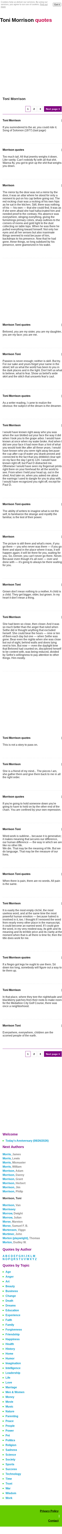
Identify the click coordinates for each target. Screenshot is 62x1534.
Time (9, 1478)
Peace (10, 1421)
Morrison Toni (12, 354)
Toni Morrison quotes (16, 395)
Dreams (11, 1305)
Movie (9, 1401)
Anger (10, 1276)
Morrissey (9, 1209)
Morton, (14, 1242)
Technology (13, 1473)
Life (8, 1377)
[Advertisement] (31, 60)
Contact (53, 1520)
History (10, 1348)
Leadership (13, 1372)
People (10, 1425)
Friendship (13, 1334)
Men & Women (15, 1392)
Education (12, 1310)
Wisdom (11, 1493)
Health (10, 1344)
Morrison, (13, 1170)
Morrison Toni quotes (16, 324)
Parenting (12, 1416)
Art (7, 1281)
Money (10, 1396)
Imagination (13, 1363)
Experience (13, 1315)
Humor (10, 1358)
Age (8, 1271)
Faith (9, 1319)
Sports (10, 1464)
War (8, 1488)
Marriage (11, 1387)
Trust (9, 1483)
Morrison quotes (13, 149)
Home (9, 1353)
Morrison (8, 185)
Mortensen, (14, 1229)
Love (9, 1382)
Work (9, 1498)
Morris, (12, 1154)
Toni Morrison (26, 20)
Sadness (11, 1449)
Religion (11, 1445)
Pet (8, 1435)
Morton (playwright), (21, 1238)
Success (11, 1469)
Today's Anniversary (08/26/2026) (27, 1140)
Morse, (13, 1221)
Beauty (10, 1286)
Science (11, 1454)
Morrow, (13, 1213)
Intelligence (13, 1368)
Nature (10, 1411)
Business (12, 1291)
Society (10, 1459)
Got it (57, 4)
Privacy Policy (49, 1511)
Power (10, 1430)
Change (11, 1295)
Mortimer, (12, 1234)
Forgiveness (14, 1329)
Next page (53, 109)
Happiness (13, 1339)
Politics (10, 1440)
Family (10, 1324)
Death (9, 1300)
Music (9, 1406)
